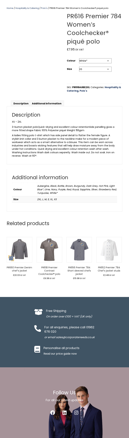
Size (69, 69)
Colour (71, 60)
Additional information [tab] (46, 103)
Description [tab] (21, 103)
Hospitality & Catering (27, 8)
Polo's (44, 8)
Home (10, 8)
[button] (53, 413)
